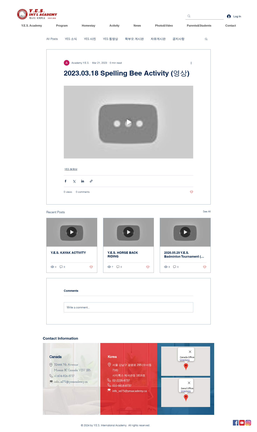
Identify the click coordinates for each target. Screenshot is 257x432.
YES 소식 (71, 39)
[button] (31, 26)
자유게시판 (158, 39)
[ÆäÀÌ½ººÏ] (235, 423)
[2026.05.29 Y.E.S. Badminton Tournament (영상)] (185, 232)
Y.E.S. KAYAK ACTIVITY (68, 252)
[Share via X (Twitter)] (74, 181)
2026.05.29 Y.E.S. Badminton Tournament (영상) (184, 255)
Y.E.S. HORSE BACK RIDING (123, 254)
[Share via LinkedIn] (82, 181)
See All (207, 211)
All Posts (52, 39)
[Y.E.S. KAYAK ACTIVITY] (72, 232)
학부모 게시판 (134, 39)
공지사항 (178, 39)
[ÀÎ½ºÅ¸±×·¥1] (248, 423)
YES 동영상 (110, 39)
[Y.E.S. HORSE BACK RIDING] (128, 232)
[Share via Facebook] (65, 181)
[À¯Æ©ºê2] (242, 423)
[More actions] (191, 63)
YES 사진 (90, 39)
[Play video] (128, 122)
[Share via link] (91, 181)
